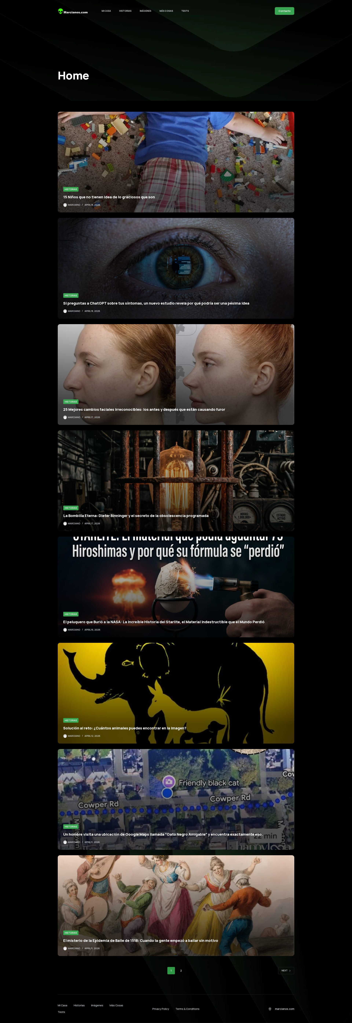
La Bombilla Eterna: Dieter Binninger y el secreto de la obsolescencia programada (136, 515)
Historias (125, 10)
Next (285, 970)
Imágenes (145, 10)
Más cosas (166, 10)
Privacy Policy (160, 1009)
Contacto (284, 11)
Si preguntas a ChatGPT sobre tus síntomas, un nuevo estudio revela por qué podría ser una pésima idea (156, 303)
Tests (185, 10)
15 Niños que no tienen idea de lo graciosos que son (109, 196)
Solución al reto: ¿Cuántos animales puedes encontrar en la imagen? (124, 728)
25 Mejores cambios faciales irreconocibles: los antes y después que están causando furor (144, 409)
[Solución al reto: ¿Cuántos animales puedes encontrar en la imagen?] (176, 693)
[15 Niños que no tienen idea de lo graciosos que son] (176, 162)
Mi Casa (106, 10)
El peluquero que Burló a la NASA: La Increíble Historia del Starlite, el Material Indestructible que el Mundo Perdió (164, 621)
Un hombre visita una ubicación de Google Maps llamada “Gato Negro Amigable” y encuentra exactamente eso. (163, 834)
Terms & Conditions (187, 1009)
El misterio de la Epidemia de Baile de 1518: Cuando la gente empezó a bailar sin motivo (140, 940)
